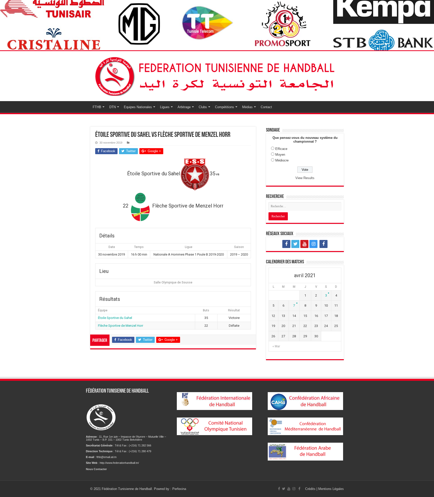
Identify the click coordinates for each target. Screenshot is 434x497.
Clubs (203, 107)
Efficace (281, 149)
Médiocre (282, 160)
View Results (304, 178)
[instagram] (313, 244)
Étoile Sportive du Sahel (115, 318)
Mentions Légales (331, 489)
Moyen (280, 154)
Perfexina (179, 489)
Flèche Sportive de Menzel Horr (120, 325)
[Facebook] (286, 244)
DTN (112, 107)
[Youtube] (304, 244)
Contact (266, 107)
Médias (247, 107)
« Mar (276, 346)
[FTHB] (217, 75)
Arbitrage (184, 107)
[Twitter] (295, 244)
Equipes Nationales (138, 107)
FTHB (97, 107)
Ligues (165, 107)
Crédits (310, 489)
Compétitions (224, 107)
